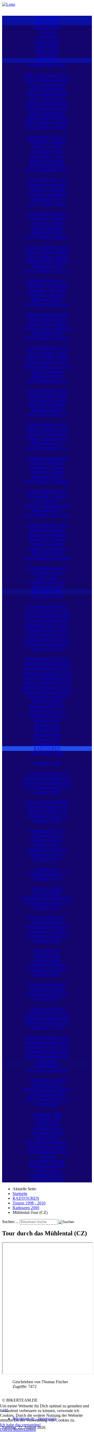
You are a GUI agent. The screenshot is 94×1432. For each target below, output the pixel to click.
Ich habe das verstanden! (20, 1425)
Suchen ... (10, 1221)
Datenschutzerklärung (18, 1429)
